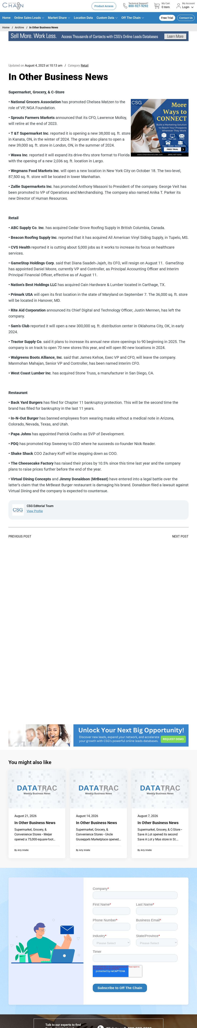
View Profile (35, 511)
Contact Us (186, 17)
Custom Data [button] (105, 18)
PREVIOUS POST (19, 536)
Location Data (83, 18)
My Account (188, 3)
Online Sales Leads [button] (27, 18)
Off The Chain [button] (131, 18)
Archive (19, 27)
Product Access (103, 6)
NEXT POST (180, 536)
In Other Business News (34, 822)
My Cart (166, 3)
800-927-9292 (138, 6)
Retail (84, 65)
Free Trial (167, 17)
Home (6, 18)
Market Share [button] (57, 18)
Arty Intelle (23, 850)
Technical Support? (138, 3)
